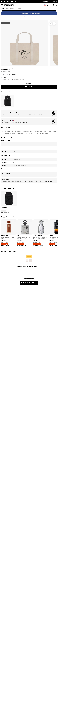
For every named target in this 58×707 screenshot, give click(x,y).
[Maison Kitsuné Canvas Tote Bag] (54, 23)
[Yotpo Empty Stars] (4, 74)
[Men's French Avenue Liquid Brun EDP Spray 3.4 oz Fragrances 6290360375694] (15, 221)
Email (31, 181)
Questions (12, 252)
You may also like (6, 92)
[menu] (2, 5)
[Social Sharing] (50, 23)
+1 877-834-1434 (25, 181)
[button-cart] (56, 5)
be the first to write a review (29, 282)
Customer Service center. (47, 181)
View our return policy (24, 174)
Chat (34, 181)
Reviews (4, 252)
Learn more (42, 114)
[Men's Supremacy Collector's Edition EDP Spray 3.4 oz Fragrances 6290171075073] (31, 221)
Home (2, 16)
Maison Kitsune (13, 16)
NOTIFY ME (29, 87)
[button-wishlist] (53, 5)
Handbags (7, 16)
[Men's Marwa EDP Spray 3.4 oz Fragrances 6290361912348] (47, 221)
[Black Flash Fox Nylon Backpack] (15, 192)
